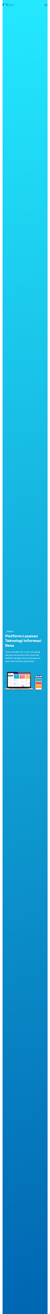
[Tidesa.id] (8, 4)
